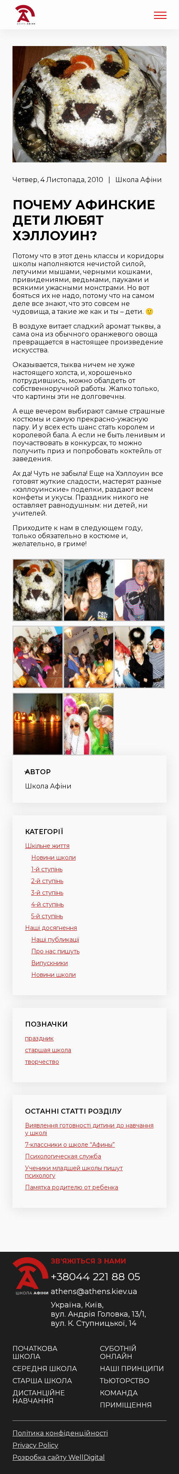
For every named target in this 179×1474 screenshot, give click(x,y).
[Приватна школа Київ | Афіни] (24, 14)
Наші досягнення (51, 928)
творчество (42, 1062)
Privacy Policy (35, 1445)
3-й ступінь (47, 892)
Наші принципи (132, 1369)
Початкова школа (34, 1353)
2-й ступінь (47, 881)
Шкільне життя (47, 846)
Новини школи (53, 857)
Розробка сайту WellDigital (58, 1457)
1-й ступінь (46, 869)
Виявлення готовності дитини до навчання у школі (89, 1129)
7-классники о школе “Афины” (70, 1144)
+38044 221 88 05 (95, 1276)
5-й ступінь (47, 916)
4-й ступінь (47, 904)
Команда (119, 1393)
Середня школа (44, 1369)
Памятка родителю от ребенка (71, 1187)
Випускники (49, 963)
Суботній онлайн (118, 1353)
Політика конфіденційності (60, 1433)
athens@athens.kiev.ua (94, 1291)
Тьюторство (124, 1381)
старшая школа (48, 1050)
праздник (39, 1038)
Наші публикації (55, 939)
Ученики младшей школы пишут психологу (74, 1171)
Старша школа (42, 1381)
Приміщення (126, 1405)
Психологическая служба (63, 1156)
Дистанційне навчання (38, 1397)
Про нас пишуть (55, 951)
